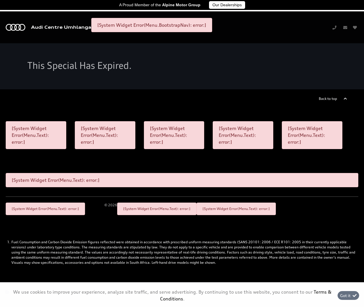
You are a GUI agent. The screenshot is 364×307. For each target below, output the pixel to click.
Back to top (328, 98)
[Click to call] (334, 27)
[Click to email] (345, 27)
